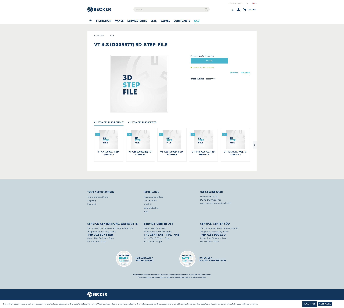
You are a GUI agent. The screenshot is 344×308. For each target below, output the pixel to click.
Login (209, 60)
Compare (234, 73)
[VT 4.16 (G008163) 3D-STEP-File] (172, 139)
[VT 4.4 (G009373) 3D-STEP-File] (109, 139)
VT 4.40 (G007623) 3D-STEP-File (204, 153)
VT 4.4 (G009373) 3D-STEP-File (109, 153)
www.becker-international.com (215, 203)
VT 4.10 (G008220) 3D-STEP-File (140, 153)
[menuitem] (171, 9)
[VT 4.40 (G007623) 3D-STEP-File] (204, 139)
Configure (325, 304)
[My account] (238, 9)
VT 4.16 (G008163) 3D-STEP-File (172, 153)
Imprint (147, 204)
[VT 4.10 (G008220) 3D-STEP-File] (140, 139)
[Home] (90, 21)
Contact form (150, 200)
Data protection (151, 208)
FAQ (146, 211)
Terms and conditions (97, 197)
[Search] (206, 9)
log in (199, 56)
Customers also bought (108, 122)
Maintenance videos (153, 197)
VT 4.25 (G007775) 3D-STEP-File (235, 153)
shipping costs (183, 277)
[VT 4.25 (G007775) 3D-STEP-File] (235, 139)
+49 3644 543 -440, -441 (161, 235)
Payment (91, 204)
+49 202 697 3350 (100, 235)
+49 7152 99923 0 (213, 235)
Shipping (91, 200)
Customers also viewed (142, 122)
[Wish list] (232, 9)
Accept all (309, 304)
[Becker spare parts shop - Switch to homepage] (99, 9)
